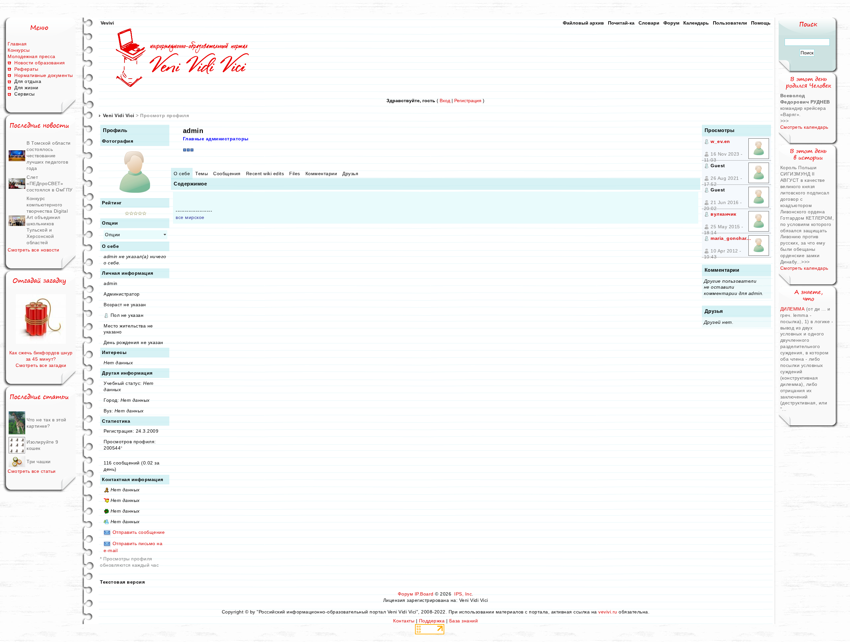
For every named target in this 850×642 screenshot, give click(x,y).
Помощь (761, 23)
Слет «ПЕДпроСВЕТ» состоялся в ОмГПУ (50, 183)
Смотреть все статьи (32, 471)
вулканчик (723, 214)
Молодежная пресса (31, 56)
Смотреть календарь (804, 127)
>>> (784, 120)
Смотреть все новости (33, 249)
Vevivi (107, 23)
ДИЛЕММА (793, 309)
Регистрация (467, 100)
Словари (648, 23)
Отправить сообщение (139, 532)
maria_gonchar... (731, 238)
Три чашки (39, 461)
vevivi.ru (607, 611)
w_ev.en (720, 141)
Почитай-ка (621, 23)
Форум (671, 23)
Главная (17, 43)
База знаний (463, 620)
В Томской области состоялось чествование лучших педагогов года (49, 155)
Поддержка (432, 620)
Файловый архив (583, 23)
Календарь (696, 23)
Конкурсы (19, 50)
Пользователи (730, 23)
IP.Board (424, 594)
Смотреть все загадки (41, 365)
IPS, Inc (463, 594)
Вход (445, 100)
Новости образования (39, 62)
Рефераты (26, 69)
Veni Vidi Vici (118, 115)
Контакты (403, 620)
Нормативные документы (43, 75)
